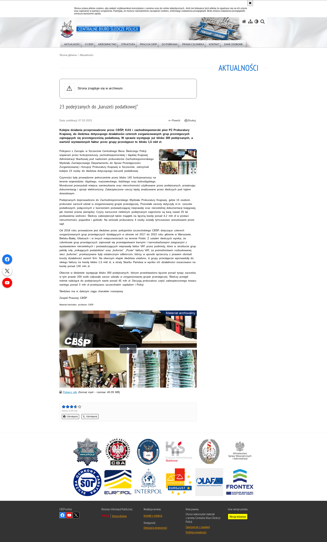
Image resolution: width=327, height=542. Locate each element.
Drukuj (192, 120)
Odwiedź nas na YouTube (69, 515)
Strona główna (68, 55)
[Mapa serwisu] (250, 21)
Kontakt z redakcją (153, 515)
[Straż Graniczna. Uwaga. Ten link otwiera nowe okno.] (209, 451)
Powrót (176, 120)
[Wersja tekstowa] (256, 21)
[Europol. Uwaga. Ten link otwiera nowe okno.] (118, 482)
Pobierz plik (70, 392)
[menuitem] (72, 43)
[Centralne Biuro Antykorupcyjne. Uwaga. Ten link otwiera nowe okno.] (118, 451)
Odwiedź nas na (76, 515)
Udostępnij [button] (72, 416)
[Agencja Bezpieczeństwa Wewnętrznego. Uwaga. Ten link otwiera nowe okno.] (148, 451)
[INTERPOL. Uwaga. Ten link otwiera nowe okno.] (148, 482)
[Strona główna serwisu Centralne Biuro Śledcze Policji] (244, 21)
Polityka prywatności (196, 532)
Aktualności (86, 55)
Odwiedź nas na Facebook (62, 515)
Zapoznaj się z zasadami (198, 527)
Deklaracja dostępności (155, 528)
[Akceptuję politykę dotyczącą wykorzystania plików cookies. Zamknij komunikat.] (250, 3)
